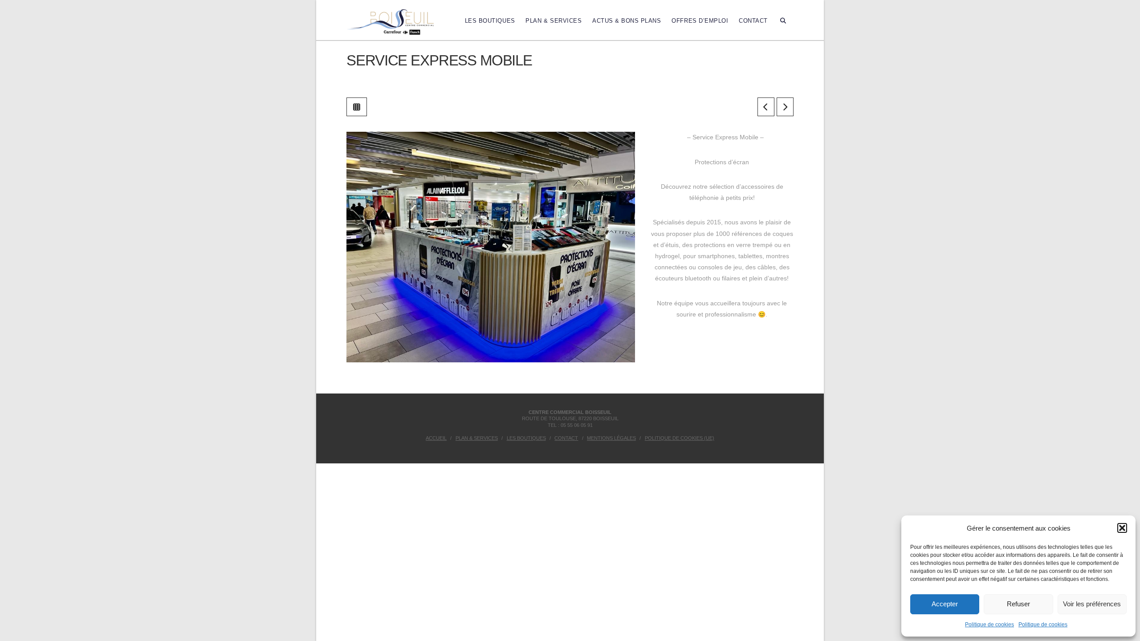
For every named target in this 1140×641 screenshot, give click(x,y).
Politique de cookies (989, 624)
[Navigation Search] (783, 20)
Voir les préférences (1092, 604)
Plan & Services (477, 438)
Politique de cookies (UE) (679, 438)
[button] (1122, 527)
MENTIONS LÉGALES (611, 438)
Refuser (1018, 604)
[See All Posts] (356, 106)
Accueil (436, 438)
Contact (566, 438)
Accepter (945, 604)
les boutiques (526, 438)
